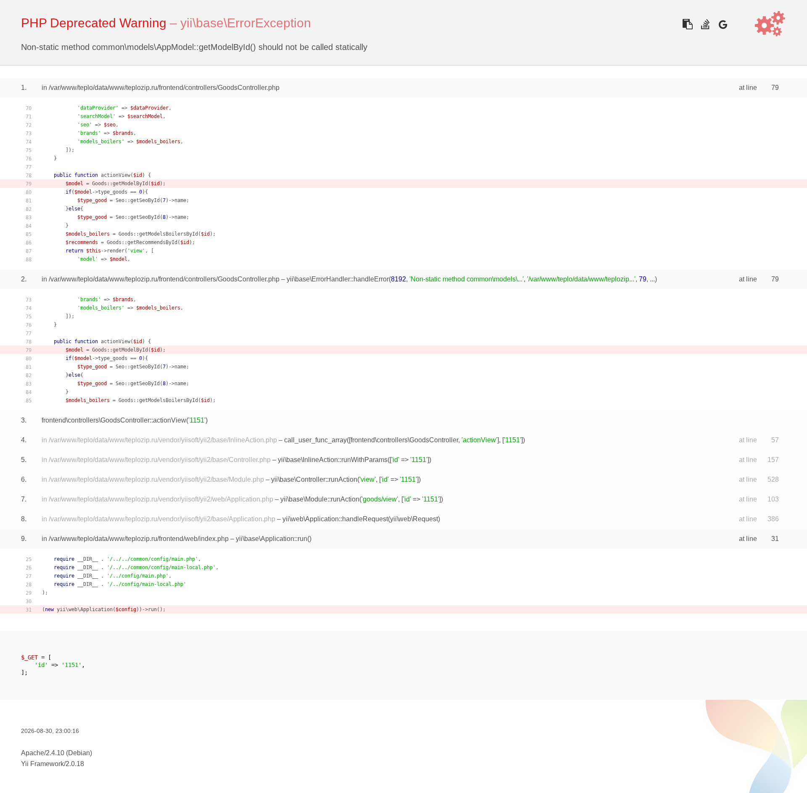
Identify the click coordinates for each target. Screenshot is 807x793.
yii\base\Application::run (271, 538)
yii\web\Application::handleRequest (335, 519)
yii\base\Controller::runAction (314, 479)
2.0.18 (75, 763)
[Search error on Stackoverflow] (705, 24)
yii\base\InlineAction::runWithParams (333, 459)
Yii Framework (42, 763)
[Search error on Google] (722, 24)
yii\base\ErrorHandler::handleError (338, 279)
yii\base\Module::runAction (319, 499)
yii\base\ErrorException (245, 23)
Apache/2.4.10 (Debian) (56, 752)
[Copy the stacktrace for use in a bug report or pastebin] (687, 24)
